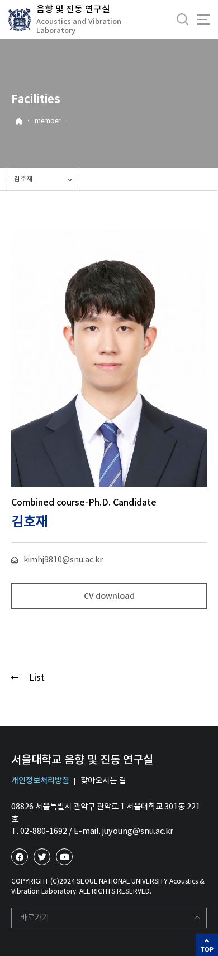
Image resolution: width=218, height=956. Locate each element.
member (47, 121)
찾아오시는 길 (103, 780)
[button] (109, 596)
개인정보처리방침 (40, 780)
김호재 (23, 178)
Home (19, 121)
